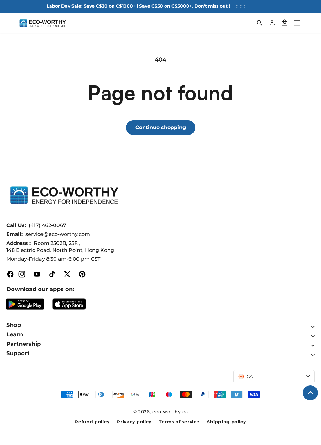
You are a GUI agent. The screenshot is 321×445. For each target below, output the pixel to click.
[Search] (259, 23)
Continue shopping (160, 127)
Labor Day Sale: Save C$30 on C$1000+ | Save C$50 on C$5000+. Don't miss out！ (139, 6)
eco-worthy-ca (170, 412)
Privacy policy (134, 422)
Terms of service (179, 422)
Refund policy (92, 422)
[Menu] (297, 23)
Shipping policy (226, 422)
